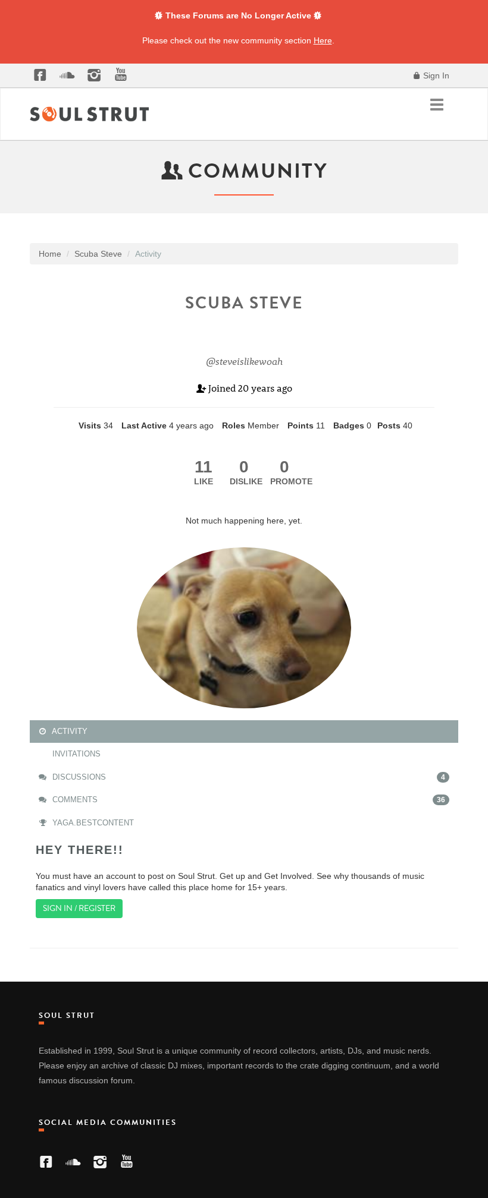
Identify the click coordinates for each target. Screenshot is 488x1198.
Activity (68, 731)
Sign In (435, 75)
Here (323, 40)
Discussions (247, 777)
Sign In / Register (79, 908)
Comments (247, 799)
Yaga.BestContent (92, 822)
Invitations (75, 753)
